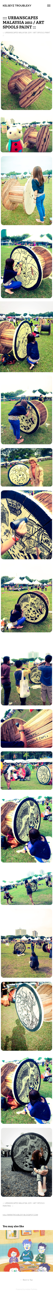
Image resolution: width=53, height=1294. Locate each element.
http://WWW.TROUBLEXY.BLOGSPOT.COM (20, 1214)
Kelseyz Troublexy (17, 5)
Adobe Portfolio (31, 1289)
